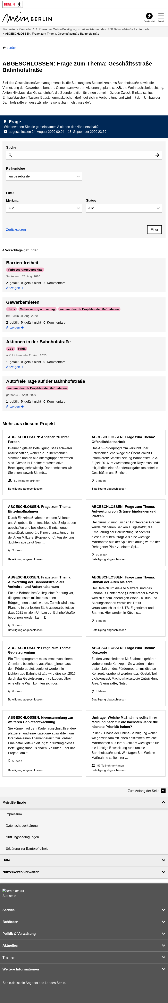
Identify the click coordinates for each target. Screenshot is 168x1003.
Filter (154, 229)
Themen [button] (8, 957)
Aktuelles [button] (10, 946)
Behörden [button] (10, 922)
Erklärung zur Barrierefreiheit (27, 848)
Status (91, 200)
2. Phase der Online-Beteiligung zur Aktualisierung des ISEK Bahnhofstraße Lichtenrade (92, 29)
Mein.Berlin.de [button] (14, 802)
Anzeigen (14, 288)
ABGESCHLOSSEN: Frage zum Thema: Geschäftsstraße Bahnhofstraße (52, 33)
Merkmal (12, 200)
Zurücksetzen (16, 229)
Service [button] (8, 910)
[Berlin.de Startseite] (14, 893)
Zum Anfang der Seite (143, 791)
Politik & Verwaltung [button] (19, 934)
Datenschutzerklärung (22, 825)
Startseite (8, 29)
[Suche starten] (157, 155)
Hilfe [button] (6, 860)
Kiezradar (25, 29)
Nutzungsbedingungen (22, 837)
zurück (11, 48)
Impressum (14, 814)
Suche (11, 147)
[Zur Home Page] (27, 17)
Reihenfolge (15, 168)
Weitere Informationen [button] (20, 969)
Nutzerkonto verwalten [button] (20, 872)
